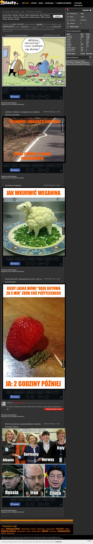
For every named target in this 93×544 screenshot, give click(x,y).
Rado (69, 46)
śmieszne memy (13, 528)
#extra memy (43, 89)
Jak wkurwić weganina (13, 185)
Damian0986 (79, 64)
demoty (45, 531)
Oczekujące (49, 3)
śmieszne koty (64, 531)
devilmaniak (70, 62)
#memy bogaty (55, 89)
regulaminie (58, 541)
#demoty (31, 259)
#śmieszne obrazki (31, 89)
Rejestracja (78, 5)
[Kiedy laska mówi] (32, 336)
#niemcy (29, 499)
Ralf (73, 64)
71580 (82, 17)
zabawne (67, 528)
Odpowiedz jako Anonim (54, 409)
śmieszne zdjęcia (8, 26)
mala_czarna (71, 47)
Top (25, 3)
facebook (3, 533)
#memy (7, 165)
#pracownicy (50, 165)
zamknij (89, 541)
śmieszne (33, 528)
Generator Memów (64, 3)
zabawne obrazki (25, 528)
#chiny (45, 499)
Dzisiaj (83, 53)
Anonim (70, 36)
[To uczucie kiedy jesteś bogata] (32, 62)
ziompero (82, 61)
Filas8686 (77, 62)
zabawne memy (41, 528)
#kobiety (48, 392)
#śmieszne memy (25, 165)
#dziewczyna (30, 392)
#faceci (9, 392)
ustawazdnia (85, 62)
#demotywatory (21, 259)
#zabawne (48, 259)
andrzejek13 (70, 61)
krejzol (70, 38)
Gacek (76, 61)
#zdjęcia (40, 259)
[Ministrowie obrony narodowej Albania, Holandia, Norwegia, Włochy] (32, 462)
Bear (69, 41)
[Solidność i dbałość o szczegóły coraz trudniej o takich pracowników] (32, 139)
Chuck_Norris (71, 49)
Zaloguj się (4, 104)
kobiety (3, 528)
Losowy (34, 3)
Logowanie (78, 3)
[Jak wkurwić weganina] (32, 222)
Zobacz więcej (74, 26)
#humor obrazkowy (17, 89)
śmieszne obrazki (57, 26)
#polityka (13, 499)
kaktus (70, 44)
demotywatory (25, 26)
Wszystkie (89, 53)
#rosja (21, 499)
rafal (69, 42)
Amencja (69, 64)
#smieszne (10, 259)
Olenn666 (87, 64)
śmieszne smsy (11, 533)
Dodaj (41, 3)
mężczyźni (60, 529)
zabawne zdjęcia (8, 531)
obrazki (39, 24)
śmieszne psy (53, 531)
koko (69, 39)
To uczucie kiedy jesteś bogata (16, 35)
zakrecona (71, 51)
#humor (6, 89)
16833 (82, 13)
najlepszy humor (21, 531)
